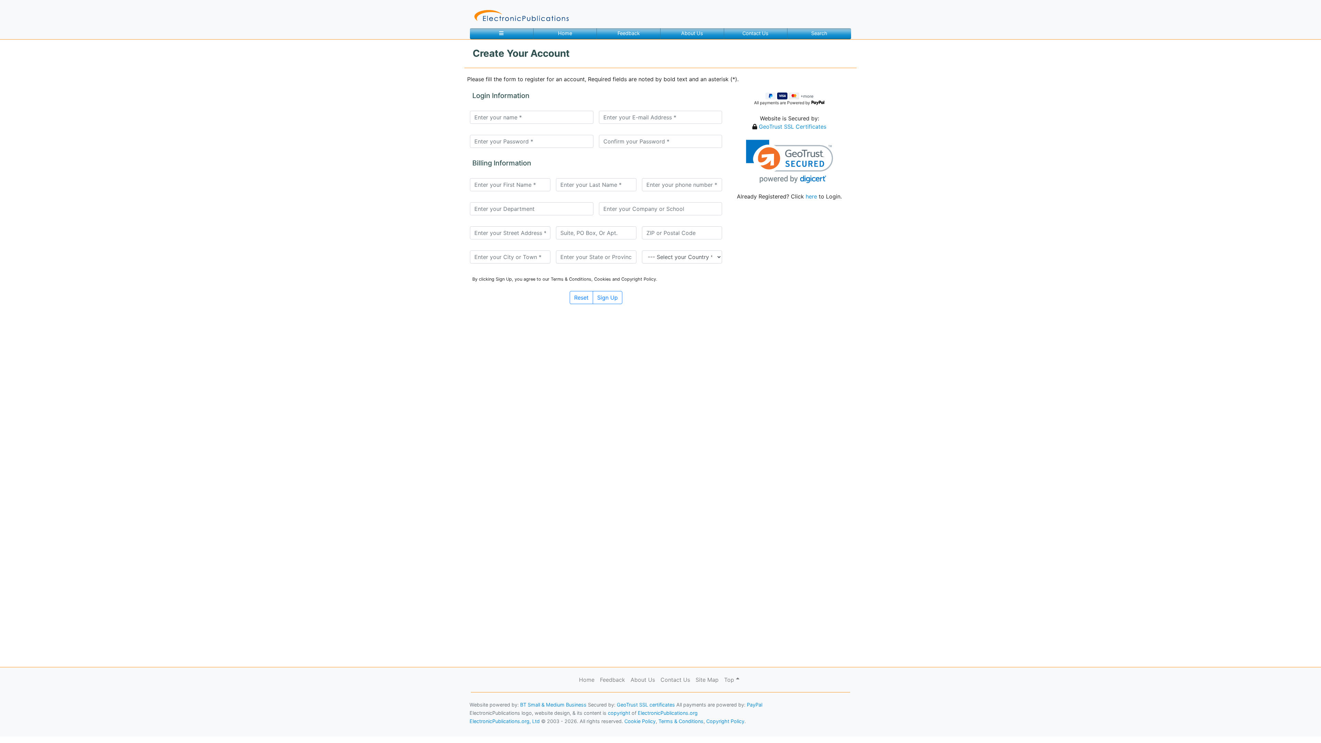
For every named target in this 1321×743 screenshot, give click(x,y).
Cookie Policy (22, 727)
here (811, 196)
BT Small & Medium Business (553, 705)
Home (565, 33)
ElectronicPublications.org (668, 713)
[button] (789, 161)
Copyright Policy (725, 721)
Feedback (628, 33)
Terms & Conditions (59, 727)
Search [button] (819, 33)
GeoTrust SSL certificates (646, 705)
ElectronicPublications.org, (35, 714)
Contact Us (755, 33)
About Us (692, 33)
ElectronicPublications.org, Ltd (505, 721)
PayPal (754, 705)
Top (730, 679)
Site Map (707, 679)
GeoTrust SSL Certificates (792, 126)
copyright (619, 713)
